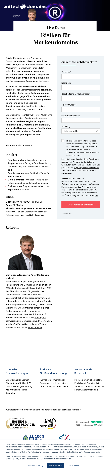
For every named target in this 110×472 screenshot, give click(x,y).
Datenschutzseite (69, 187)
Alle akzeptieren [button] (55, 465)
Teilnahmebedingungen (71, 184)
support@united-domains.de (86, 167)
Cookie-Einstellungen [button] (36, 465)
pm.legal (10, 278)
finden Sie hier (35, 327)
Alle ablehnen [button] (73, 465)
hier (96, 195)
